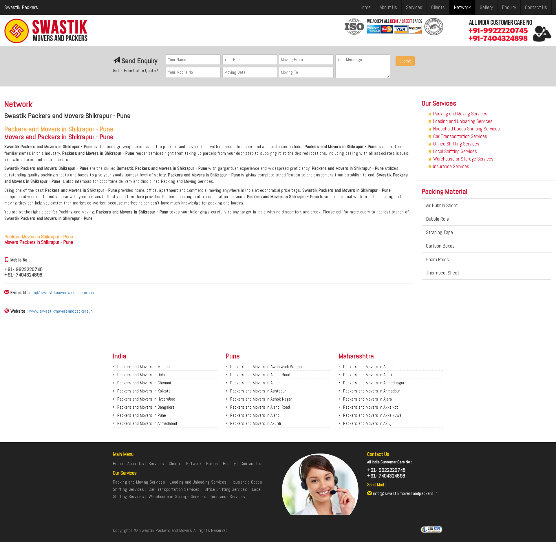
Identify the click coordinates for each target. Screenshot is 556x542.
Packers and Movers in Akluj (367, 423)
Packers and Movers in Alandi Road (260, 407)
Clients (438, 7)
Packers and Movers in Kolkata (144, 391)
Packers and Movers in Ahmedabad (147, 423)
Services (414, 7)
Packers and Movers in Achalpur (370, 367)
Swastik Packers (21, 7)
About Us (388, 7)
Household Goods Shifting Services (466, 129)
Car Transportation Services (460, 136)
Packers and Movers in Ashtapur (258, 391)
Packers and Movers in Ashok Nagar (261, 399)
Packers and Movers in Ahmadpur (371, 391)
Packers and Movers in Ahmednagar (374, 383)
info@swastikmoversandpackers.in (61, 293)
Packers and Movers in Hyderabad (146, 399)
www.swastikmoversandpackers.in (61, 311)
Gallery (486, 7)
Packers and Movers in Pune (141, 415)
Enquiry (509, 7)
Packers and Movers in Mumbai (144, 367)
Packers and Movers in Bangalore (146, 407)
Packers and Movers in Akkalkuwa (372, 415)
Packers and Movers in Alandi (255, 415)
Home (365, 7)
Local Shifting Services (455, 151)
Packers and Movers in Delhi (141, 375)
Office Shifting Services (456, 144)
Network (462, 7)
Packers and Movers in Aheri (367, 375)
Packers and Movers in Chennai (144, 383)
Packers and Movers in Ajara (367, 399)
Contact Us (536, 7)
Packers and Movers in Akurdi (255, 423)
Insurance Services (451, 166)
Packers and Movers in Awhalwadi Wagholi (266, 367)
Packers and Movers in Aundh (255, 383)
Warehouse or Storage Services (463, 159)
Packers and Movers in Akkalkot (370, 407)
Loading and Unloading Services (463, 121)
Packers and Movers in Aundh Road (260, 375)
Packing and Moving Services (460, 113)
